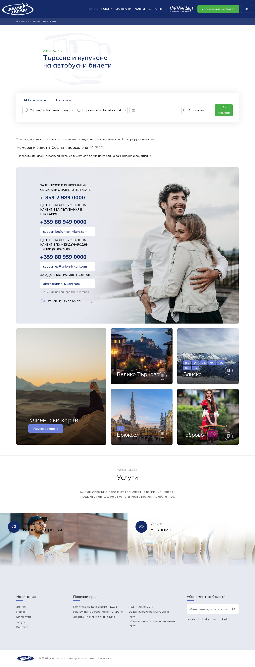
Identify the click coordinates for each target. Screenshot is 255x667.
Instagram (209, 619)
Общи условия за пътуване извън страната (152, 623)
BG (247, 9)
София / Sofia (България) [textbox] (49, 110)
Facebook (193, 619)
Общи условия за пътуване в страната (148, 614)
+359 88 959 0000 (63, 257)
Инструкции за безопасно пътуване (98, 611)
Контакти (155, 8)
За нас (93, 8)
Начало (23, 21)
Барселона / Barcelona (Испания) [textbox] (104, 110)
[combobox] (48, 110)
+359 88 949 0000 (63, 222)
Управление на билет (218, 9)
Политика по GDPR (141, 606)
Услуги (139, 8)
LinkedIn (224, 619)
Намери (224, 113)
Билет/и (196, 110)
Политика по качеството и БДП (95, 606)
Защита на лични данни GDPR (94, 617)
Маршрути (123, 8)
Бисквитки (104, 658)
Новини (106, 8)
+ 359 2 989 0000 (62, 197)
